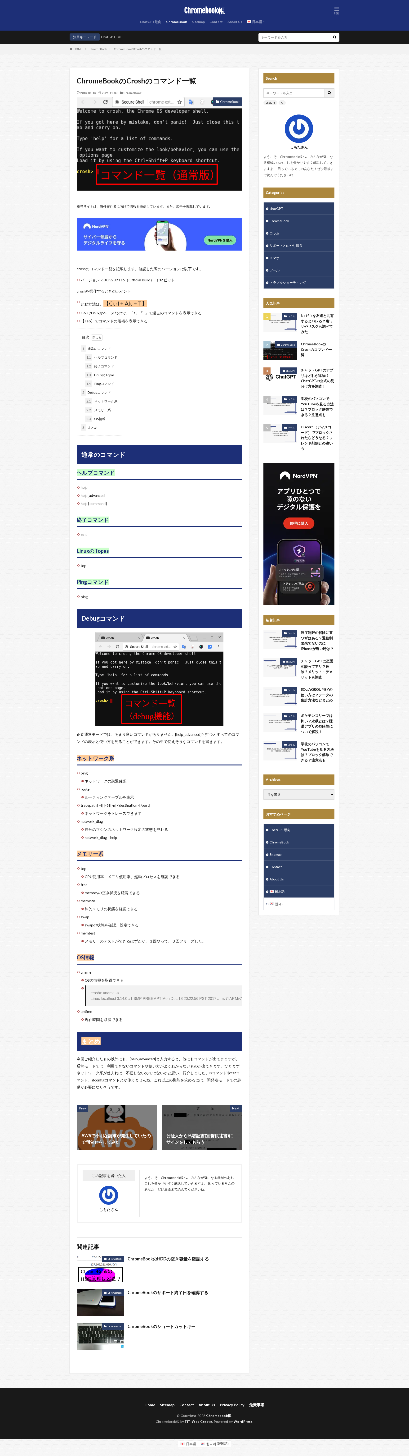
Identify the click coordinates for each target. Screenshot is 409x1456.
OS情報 (96, 419)
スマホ (275, 258)
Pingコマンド (100, 384)
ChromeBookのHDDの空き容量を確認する (168, 1258)
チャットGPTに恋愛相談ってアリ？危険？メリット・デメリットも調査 (317, 669)
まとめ (90, 428)
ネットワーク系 (101, 401)
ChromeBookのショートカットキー (162, 1326)
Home (150, 1404)
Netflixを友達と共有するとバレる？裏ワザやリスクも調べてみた (317, 323)
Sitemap (198, 22)
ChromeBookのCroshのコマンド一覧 (138, 49)
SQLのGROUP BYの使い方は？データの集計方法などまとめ (317, 694)
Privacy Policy (232, 1404)
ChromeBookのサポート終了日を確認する (168, 1292)
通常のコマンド (96, 349)
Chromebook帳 (204, 10)
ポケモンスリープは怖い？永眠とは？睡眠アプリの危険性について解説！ (317, 723)
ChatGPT (108, 37)
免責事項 (256, 1404)
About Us (234, 22)
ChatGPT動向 (150, 22)
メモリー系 (98, 410)
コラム (275, 233)
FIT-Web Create (198, 1421)
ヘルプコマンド (101, 357)
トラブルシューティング (288, 282)
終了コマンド (100, 366)
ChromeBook (176, 22)
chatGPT (276, 208)
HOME (78, 49)
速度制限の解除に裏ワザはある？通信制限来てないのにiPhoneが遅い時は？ (317, 640)
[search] (334, 37)
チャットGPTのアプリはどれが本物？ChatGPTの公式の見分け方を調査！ (317, 378)
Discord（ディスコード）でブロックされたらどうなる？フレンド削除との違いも (317, 437)
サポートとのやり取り (286, 245)
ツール (275, 270)
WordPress (243, 1421)
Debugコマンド (96, 392)
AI (119, 37)
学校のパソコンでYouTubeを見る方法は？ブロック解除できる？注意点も (317, 406)
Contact (216, 22)
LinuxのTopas (100, 375)
